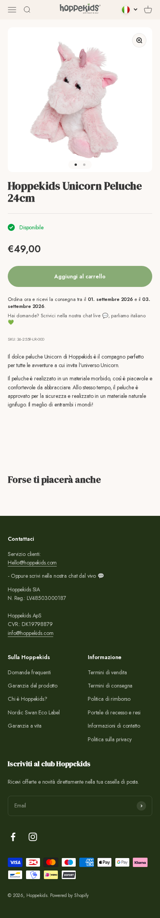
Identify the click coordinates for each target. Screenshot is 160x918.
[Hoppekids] (80, 10)
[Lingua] (129, 10)
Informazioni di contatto (114, 726)
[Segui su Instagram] (33, 837)
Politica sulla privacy (110, 739)
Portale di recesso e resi (114, 712)
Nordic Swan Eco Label (34, 712)
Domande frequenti (29, 672)
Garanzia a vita (25, 726)
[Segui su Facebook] (13, 837)
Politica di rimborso (109, 699)
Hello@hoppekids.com (32, 562)
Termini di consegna (110, 685)
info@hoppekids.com (30, 633)
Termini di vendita (107, 672)
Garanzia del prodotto (32, 685)
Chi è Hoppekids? (27, 699)
